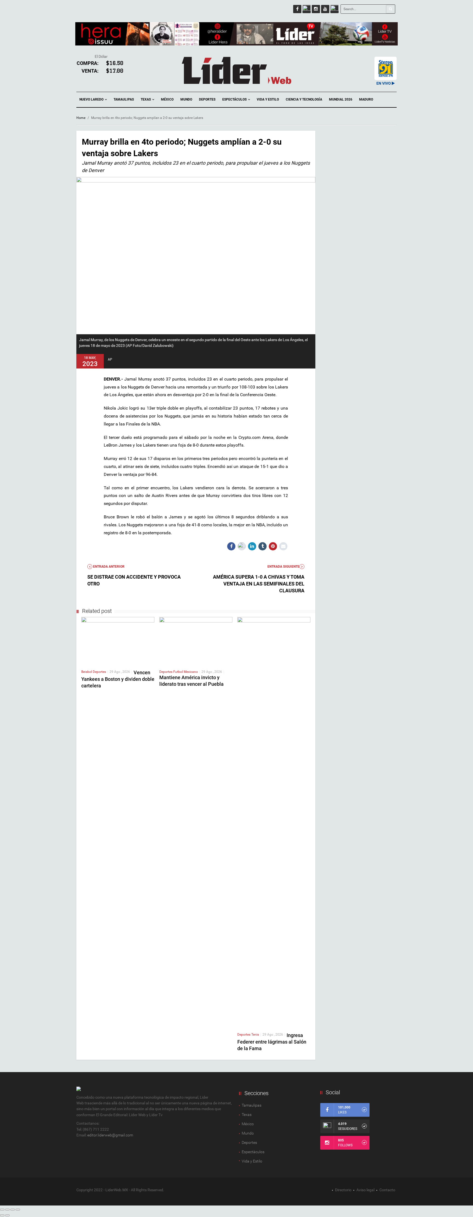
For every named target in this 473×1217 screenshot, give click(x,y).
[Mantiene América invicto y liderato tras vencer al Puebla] (195, 641)
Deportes (207, 99)
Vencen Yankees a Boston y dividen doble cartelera (117, 679)
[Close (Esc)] (2, 1209)
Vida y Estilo (268, 99)
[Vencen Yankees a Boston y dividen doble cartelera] (117, 641)
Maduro (366, 99)
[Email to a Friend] (283, 546)
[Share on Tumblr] (262, 546)
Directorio (343, 1190)
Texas (146, 99)
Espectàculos (253, 1152)
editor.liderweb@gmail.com (110, 1135)
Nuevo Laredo (91, 99)
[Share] (7, 1209)
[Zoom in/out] (18, 1209)
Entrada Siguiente (283, 566)
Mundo (186, 99)
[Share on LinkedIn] (252, 546)
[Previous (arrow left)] (2, 1215)
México (167, 99)
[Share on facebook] (231, 546)
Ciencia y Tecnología (304, 99)
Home (80, 118)
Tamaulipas (124, 99)
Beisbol (87, 672)
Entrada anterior (108, 566)
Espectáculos (234, 99)
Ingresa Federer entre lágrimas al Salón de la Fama (271, 1041)
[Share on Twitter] (242, 546)
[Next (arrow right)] (7, 1215)
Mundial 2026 (340, 99)
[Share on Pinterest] (273, 546)
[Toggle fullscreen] (12, 1209)
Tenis (255, 1034)
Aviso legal (365, 1190)
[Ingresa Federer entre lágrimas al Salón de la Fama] (273, 822)
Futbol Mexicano (185, 672)
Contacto (387, 1190)
